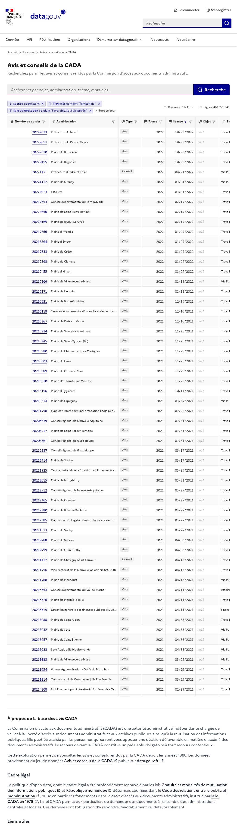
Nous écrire (186, 39)
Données (12, 39)
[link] (186, 10)
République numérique (86, 790)
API (29, 39)
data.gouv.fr (148, 760)
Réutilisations (49, 39)
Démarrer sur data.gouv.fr (117, 39)
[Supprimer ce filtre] (99, 103)
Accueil (12, 52)
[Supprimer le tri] (42, 103)
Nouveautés (160, 39)
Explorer (28, 52)
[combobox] (187, 23)
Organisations (79, 39)
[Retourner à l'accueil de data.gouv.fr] (48, 16)
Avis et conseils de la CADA (88, 760)
